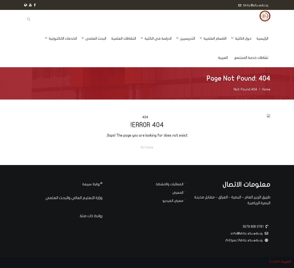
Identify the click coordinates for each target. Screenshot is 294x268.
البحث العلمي (95, 38)
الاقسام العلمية (215, 38)
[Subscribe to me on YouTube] (30, 5)
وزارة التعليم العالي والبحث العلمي (73, 198)
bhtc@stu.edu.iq (255, 5)
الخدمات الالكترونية (63, 38)
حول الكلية (243, 38)
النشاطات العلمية (123, 38)
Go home (147, 147)
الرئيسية (262, 38)
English (274, 261)
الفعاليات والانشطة (169, 184)
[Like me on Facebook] (34, 5)
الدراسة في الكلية (158, 38)
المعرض (177, 192)
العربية (223, 57)
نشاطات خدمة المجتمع (251, 57)
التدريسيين (187, 38)
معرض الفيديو (172, 201)
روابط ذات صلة (91, 216)
